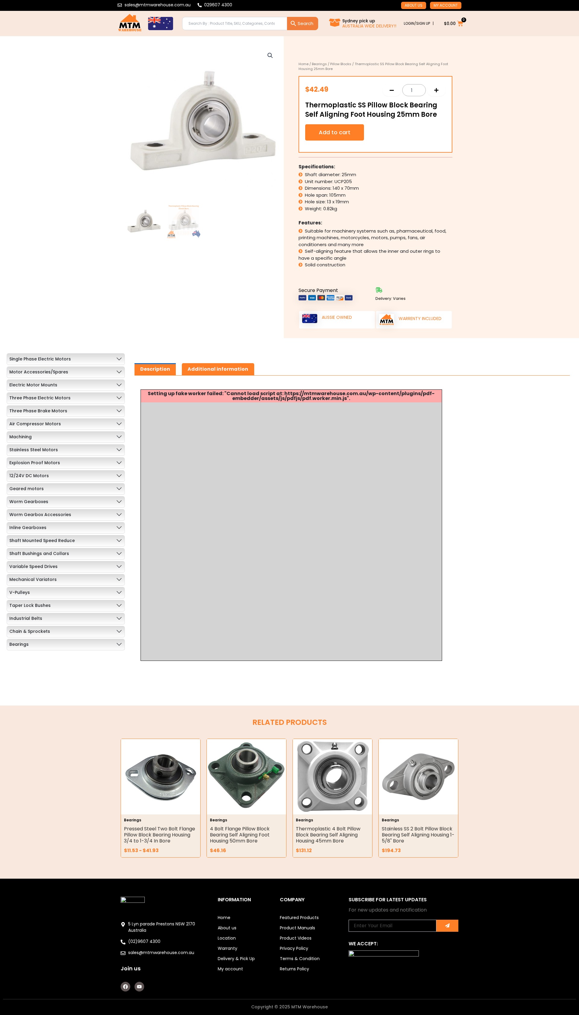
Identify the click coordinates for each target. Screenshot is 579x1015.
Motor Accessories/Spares (38, 372)
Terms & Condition (300, 959)
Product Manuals (297, 928)
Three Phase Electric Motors (40, 398)
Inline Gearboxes (27, 528)
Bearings (319, 64)
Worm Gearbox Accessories (40, 515)
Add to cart (334, 132)
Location (227, 938)
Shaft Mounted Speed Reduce (42, 541)
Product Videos (296, 938)
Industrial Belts (25, 618)
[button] (270, 55)
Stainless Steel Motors (33, 450)
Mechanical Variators (33, 579)
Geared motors (26, 489)
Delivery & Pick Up (236, 959)
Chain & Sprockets (29, 631)
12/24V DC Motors (29, 476)
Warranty (227, 948)
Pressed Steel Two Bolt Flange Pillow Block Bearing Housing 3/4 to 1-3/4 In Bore (159, 834)
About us (413, 5)
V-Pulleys (19, 592)
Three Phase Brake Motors (38, 411)
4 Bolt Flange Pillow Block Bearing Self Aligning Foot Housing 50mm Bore (240, 834)
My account (446, 5)
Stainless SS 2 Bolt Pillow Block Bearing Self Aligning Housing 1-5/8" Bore (418, 834)
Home (303, 64)
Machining (20, 437)
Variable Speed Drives (33, 566)
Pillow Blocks (340, 64)
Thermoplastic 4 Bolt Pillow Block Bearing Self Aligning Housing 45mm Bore (328, 834)
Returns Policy (294, 969)
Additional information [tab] (218, 369)
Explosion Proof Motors (34, 463)
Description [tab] (155, 369)
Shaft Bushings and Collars (39, 553)
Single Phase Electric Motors (40, 359)
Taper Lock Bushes (30, 605)
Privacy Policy (294, 948)
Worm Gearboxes (28, 502)
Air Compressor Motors (35, 424)
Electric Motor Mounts (33, 385)
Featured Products (299, 918)
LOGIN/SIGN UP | (419, 23)
